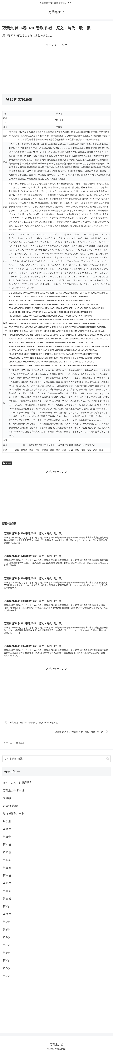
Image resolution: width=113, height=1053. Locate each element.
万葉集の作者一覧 (13, 790)
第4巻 (6, 937)
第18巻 (7, 890)
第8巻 (6, 968)
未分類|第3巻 (10, 805)
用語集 (7, 821)
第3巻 (6, 929)
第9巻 (6, 975)
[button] (107, 758)
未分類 (7, 798)
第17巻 (7, 883)
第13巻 (7, 852)
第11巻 (7, 836)
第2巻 (6, 921)
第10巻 (7, 829)
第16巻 (8, 463)
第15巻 (7, 867)
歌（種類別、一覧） (15, 813)
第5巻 (6, 944)
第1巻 (6, 906)
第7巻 (6, 960)
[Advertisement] (29, 68)
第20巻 (7, 914)
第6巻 (6, 952)
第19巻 (7, 898)
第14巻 (7, 859)
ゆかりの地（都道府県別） (19, 782)
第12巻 (7, 844)
